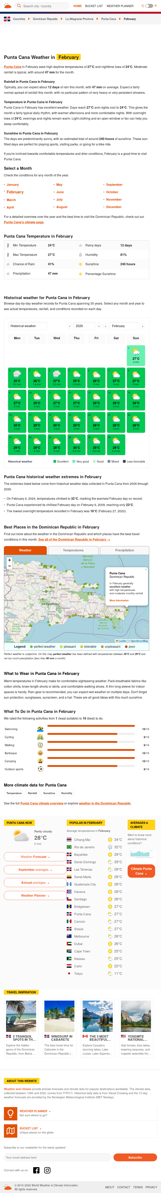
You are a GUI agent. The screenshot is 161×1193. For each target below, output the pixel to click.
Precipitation (124, 550)
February (130, 19)
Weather (25, 550)
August (61, 207)
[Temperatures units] (149, 6)
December (114, 207)
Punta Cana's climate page (24, 222)
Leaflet (122, 641)
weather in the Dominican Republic (105, 803)
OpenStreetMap (139, 641)
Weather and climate (17, 1089)
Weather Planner (120, 6)
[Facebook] (36, 1170)
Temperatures (73, 550)
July (59, 199)
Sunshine (49, 793)
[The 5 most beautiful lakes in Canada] (98, 1016)
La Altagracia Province (79, 19)
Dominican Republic (45, 19)
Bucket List (94, 6)
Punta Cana (108, 19)
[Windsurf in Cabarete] (59, 1016)
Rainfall (32, 793)
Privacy (151, 1187)
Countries (19, 19)
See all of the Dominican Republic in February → (74, 539)
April (10, 207)
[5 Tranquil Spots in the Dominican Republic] (21, 1016)
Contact (123, 1187)
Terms (138, 1187)
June (60, 192)
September (114, 184)
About (109, 1187)
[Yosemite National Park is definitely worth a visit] (136, 1016)
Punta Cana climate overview (41, 803)
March (11, 199)
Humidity (66, 793)
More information (119, 600)
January (13, 184)
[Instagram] (47, 1170)
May (59, 184)
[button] (42, 564)
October (112, 192)
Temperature (14, 793)
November (114, 199)
